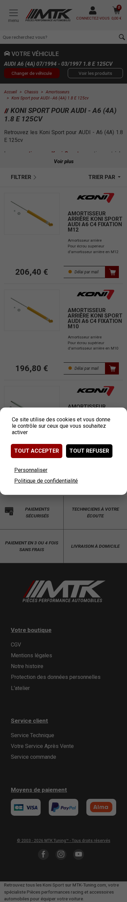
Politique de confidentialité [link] (46, 481)
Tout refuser (89, 451)
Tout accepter (36, 451)
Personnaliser (30, 470)
